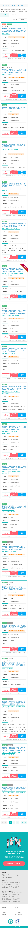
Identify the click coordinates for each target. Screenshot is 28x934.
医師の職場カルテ (17, 899)
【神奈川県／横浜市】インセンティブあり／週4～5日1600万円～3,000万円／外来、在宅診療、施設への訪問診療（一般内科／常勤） (14, 71)
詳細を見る (22, 55)
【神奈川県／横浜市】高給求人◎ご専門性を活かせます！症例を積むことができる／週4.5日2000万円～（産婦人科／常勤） (14, 225)
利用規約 (16, 907)
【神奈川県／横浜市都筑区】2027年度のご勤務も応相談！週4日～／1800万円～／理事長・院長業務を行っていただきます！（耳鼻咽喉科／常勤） (14, 626)
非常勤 (14, 15)
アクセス (3, 914)
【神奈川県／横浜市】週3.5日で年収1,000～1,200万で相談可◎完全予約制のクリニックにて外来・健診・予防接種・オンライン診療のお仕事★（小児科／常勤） (13, 270)
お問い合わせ (17, 909)
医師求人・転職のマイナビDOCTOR (8, 5)
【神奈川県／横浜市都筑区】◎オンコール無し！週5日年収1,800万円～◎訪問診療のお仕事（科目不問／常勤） (13, 145)
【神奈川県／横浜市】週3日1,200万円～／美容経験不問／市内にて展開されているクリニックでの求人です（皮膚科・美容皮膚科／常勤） (14, 749)
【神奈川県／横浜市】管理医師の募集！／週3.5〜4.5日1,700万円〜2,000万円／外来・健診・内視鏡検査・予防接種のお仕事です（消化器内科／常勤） (14, 30)
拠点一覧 (17, 886)
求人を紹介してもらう (14, 55)
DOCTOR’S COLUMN (15, 892)
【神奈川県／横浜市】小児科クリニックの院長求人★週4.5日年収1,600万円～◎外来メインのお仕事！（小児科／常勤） (14, 350)
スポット (23, 15)
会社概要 (3, 907)
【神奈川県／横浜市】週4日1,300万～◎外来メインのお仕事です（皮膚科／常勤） (13, 108)
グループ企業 (17, 912)
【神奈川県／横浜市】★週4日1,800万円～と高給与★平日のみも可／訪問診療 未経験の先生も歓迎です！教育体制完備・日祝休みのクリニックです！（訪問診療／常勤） (14, 702)
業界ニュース (15, 896)
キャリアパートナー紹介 (8, 886)
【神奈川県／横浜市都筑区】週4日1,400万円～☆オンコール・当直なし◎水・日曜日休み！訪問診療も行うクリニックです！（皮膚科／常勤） (14, 664)
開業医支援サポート (6, 898)
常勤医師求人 (21, 5)
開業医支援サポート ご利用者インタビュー (12, 901)
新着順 (22, 19)
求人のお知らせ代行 (6, 899)
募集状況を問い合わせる (14, 573)
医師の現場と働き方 (17, 894)
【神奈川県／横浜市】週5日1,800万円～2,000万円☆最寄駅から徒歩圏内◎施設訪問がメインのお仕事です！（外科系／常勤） (14, 548)
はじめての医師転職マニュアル (9, 884)
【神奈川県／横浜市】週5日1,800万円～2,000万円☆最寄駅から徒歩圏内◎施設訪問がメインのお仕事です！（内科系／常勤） (14, 588)
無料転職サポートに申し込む (14, 863)
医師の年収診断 (16, 898)
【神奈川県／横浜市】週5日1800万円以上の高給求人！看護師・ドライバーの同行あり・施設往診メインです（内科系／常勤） (14, 388)
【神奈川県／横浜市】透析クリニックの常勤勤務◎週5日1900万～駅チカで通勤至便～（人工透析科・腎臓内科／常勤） (14, 507)
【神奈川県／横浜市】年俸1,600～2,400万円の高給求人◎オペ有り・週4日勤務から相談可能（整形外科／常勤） (14, 788)
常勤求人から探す (6, 874)
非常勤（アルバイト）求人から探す (10, 875)
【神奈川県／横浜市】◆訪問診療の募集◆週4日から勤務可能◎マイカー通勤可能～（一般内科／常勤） (14, 185)
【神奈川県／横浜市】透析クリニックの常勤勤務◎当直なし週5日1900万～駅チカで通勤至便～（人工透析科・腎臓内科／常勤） (14, 428)
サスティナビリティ (19, 914)
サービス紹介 (5, 882)
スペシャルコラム (6, 896)
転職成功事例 (5, 887)
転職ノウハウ (5, 892)
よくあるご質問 (13, 887)
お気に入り (5, 56)
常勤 (5, 15)
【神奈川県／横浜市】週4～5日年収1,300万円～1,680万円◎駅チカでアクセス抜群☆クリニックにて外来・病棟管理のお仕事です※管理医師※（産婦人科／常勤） (14, 312)
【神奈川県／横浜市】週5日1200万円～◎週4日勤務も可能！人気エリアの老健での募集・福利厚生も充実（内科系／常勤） (14, 468)
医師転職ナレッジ (6, 894)
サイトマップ (4, 912)
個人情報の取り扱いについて (7, 909)
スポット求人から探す (7, 877)
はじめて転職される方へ (16, 882)
